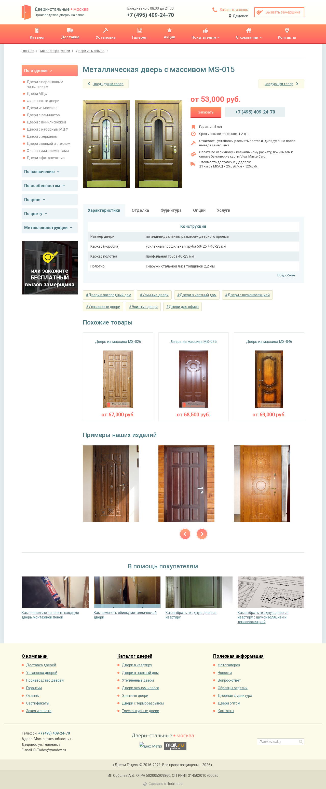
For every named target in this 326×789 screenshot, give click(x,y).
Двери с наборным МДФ (47, 129)
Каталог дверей (134, 656)
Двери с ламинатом (43, 115)
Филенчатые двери (43, 101)
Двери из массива (42, 108)
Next (202, 534)
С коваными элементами (48, 151)
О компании (35, 656)
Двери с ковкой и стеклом (48, 144)
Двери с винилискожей (46, 122)
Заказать (206, 112)
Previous (185, 534)
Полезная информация (238, 656)
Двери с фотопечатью (46, 158)
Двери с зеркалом (42, 136)
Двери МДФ (37, 94)
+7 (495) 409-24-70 (150, 15)
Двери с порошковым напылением (45, 84)
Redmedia (175, 784)
